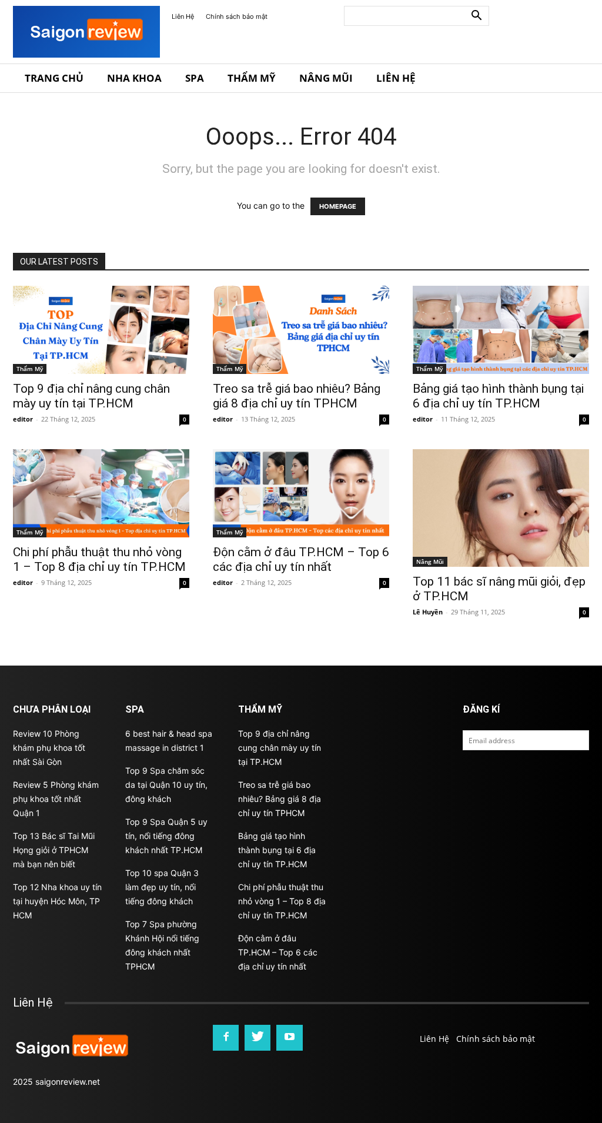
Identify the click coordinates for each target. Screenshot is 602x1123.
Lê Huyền (428, 611)
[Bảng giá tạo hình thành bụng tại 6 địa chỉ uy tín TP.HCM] (501, 330)
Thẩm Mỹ (252, 78)
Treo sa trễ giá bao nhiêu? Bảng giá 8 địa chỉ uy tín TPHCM (296, 396)
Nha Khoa (134, 78)
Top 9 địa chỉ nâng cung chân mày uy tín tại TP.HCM (91, 396)
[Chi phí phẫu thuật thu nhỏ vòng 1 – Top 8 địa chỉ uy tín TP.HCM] (101, 493)
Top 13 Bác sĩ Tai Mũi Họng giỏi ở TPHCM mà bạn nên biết (54, 850)
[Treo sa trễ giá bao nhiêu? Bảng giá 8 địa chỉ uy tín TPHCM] (301, 330)
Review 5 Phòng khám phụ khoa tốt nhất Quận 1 (56, 799)
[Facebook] (226, 1038)
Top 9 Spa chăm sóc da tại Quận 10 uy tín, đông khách (166, 785)
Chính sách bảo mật (236, 16)
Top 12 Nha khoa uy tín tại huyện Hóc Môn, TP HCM (57, 901)
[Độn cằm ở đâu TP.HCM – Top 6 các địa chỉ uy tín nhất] (301, 493)
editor (23, 419)
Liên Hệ (183, 16)
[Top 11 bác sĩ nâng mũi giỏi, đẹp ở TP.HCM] (501, 508)
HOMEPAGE (337, 206)
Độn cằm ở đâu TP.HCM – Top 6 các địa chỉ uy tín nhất (301, 559)
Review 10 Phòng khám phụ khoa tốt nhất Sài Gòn (49, 747)
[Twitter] (257, 1038)
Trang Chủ (54, 78)
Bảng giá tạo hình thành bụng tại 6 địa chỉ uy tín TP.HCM (498, 396)
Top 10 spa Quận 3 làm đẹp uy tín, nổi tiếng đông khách (162, 887)
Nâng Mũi (326, 78)
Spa (194, 78)
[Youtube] (289, 1038)
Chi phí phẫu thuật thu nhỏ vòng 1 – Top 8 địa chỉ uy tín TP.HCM (99, 559)
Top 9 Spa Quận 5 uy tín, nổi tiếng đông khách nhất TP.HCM (166, 836)
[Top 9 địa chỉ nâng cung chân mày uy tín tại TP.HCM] (101, 330)
